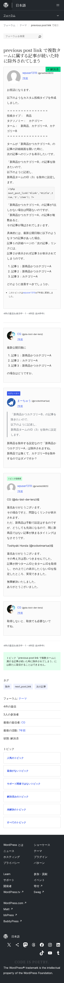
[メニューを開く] (58, 5)
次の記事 (41, 686)
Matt (8, 909)
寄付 (38, 886)
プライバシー (11, 862)
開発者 (7, 886)
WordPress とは (13, 845)
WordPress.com (15, 903)
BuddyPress (12, 921)
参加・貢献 (40, 874)
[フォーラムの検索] (40, 36)
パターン (39, 862)
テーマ (23, 25)
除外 (7, 686)
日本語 (15, 936)
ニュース (8, 851)
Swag (39, 892)
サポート (8, 880)
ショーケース (42, 845)
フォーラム (9, 15)
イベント (39, 880)
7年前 (25, 78)
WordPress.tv (13, 892)
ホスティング (11, 857)
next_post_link (23, 686)
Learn (6, 874)
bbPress (10, 915)
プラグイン (40, 857)
